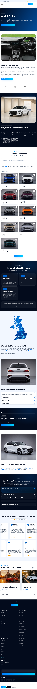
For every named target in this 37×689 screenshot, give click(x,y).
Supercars (21, 643)
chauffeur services (4, 469)
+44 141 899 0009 (6, 662)
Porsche (2, 649)
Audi (25, 466)
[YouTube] (11, 680)
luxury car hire (28, 468)
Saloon (32, 166)
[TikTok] (9, 680)
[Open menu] (35, 4)
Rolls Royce (3, 643)
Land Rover (3, 648)
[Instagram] (4, 680)
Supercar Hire (21, 623)
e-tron (5, 468)
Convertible (9, 166)
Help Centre (3, 621)
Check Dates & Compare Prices (7, 24)
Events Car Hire (21, 632)
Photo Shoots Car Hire (23, 634)
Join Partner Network (4, 616)
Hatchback (21, 166)
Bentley (2, 646)
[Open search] (22, 4)
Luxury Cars (21, 640)
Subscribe (18, 673)
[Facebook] (2, 680)
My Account (21, 612)
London (31, 349)
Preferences (14, 687)
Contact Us (3, 624)
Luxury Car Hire (21, 621)
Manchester (3, 350)
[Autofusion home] (4, 4)
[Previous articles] (33, 568)
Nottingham (30, 350)
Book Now (21, 615)
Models (6, 6)
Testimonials (3, 613)
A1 (8, 468)
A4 (10, 468)
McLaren (2, 651)
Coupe (14, 166)
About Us (2, 612)
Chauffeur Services (22, 624)
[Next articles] (35, 568)
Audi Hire (10, 6)
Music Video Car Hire (22, 635)
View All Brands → (4, 657)
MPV (25, 166)
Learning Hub (3, 623)
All (5, 166)
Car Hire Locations (22, 613)
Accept (3, 687)
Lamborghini (3, 640)
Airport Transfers (22, 626)
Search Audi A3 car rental (6, 78)
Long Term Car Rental (22, 629)
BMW (2, 654)
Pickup (28, 166)
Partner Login (3, 615)
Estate (17, 166)
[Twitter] (7, 680)
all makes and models (17, 469)
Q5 (11, 468)
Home (2, 6)
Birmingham (8, 350)
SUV (3, 168)
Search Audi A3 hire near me (7, 425)
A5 (7, 468)
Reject (9, 687)
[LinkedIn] (14, 680)
